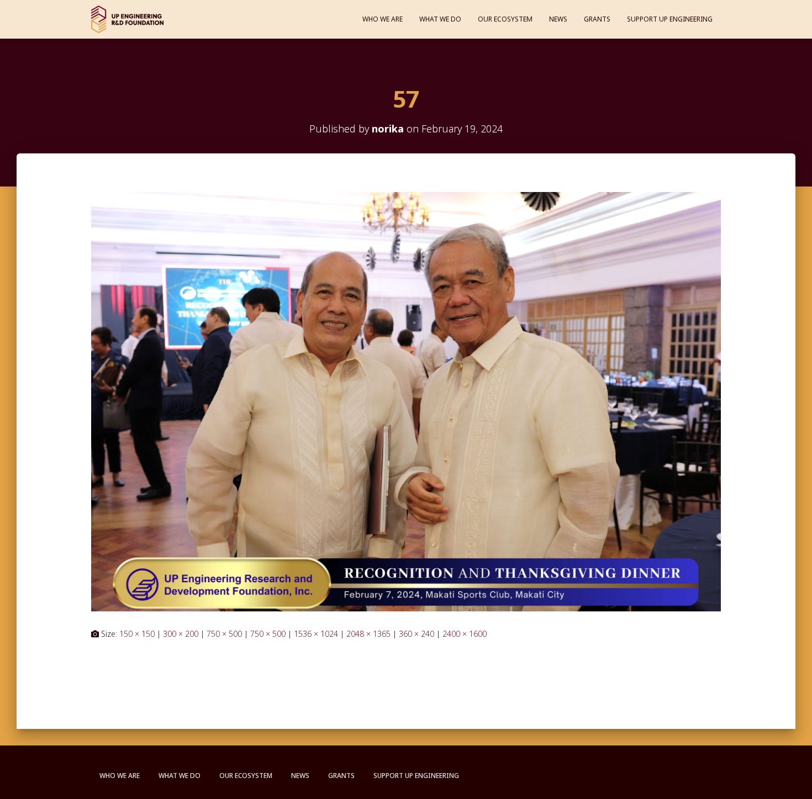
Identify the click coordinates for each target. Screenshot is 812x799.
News (558, 19)
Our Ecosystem (505, 19)
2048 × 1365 (368, 633)
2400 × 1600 (464, 633)
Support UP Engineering (670, 19)
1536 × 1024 (316, 633)
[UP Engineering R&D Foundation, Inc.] (127, 19)
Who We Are (382, 19)
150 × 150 (137, 633)
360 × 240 (416, 633)
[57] (406, 401)
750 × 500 (224, 633)
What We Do (440, 19)
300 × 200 (180, 633)
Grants (597, 19)
